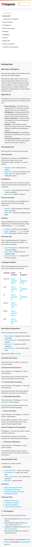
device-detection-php (14, 321)
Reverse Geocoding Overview (14, 491)
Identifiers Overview (11, 493)
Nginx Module (9, 336)
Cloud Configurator (11, 247)
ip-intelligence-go (24, 297)
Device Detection (10, 470)
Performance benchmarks (13, 507)
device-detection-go (14, 297)
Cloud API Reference (11, 256)
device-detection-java (14, 289)
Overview (8, 167)
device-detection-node (14, 305)
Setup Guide (9, 251)
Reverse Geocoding (11, 476)
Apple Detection (10, 173)
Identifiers (8, 480)
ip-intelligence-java (24, 289)
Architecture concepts (12, 502)
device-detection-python (14, 313)
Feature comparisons (12, 504)
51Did (6, 231)
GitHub (18, 353)
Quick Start (8, 171)
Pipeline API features (11, 500)
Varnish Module (10, 348)
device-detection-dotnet (14, 281)
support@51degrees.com (13, 525)
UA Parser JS (9, 344)
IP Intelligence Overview (12, 489)
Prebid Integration (10, 340)
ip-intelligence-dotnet (24, 281)
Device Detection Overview (13, 487)
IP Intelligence (9, 472)
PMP (6, 233)
